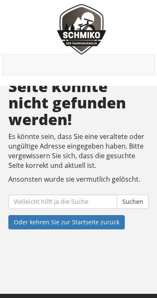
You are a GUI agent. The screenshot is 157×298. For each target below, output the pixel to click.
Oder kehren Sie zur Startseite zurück (66, 222)
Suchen (132, 202)
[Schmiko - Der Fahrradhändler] (81, 29)
